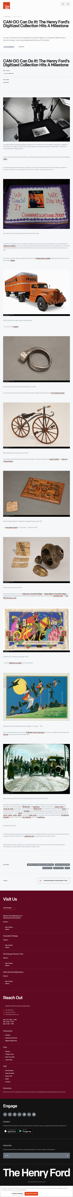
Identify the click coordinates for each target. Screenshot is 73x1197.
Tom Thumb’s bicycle (57, 393)
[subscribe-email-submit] (67, 1155)
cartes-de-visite (8, 809)
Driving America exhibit (43, 258)
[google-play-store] (25, 1131)
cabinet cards (59, 807)
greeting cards (58, 596)
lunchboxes (41, 817)
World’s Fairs (37, 809)
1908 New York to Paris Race (35, 732)
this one (64, 459)
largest (13, 260)
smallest (15, 326)
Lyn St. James (7, 815)
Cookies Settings (17, 1193)
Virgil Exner (36, 807)
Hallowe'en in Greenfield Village (32, 594)
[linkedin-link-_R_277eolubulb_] (19, 1114)
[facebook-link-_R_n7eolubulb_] (5, 1114)
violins (15, 815)
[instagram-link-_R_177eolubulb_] (10, 1114)
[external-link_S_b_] (36, 1012)
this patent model (11, 527)
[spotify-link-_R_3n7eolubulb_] (34, 1114)
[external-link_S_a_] (36, 1010)
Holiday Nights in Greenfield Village (55, 594)
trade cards (32, 815)
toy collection (27, 817)
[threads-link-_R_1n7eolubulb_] (15, 1114)
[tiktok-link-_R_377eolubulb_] (29, 1114)
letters (64, 809)
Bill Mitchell (26, 807)
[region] (36, 1191)
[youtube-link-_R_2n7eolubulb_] (24, 1114)
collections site (29, 836)
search (20, 813)
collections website (9, 246)
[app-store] (10, 1131)
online (5, 159)
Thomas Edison (8, 461)
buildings (27, 811)
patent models (54, 459)
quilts (19, 815)
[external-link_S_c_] (36, 1014)
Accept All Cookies (31, 1193)
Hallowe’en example (15, 663)
